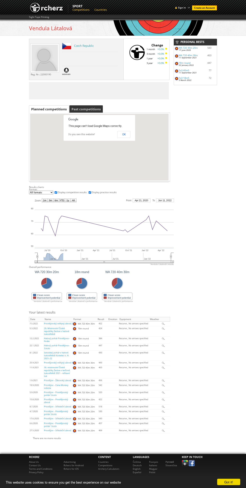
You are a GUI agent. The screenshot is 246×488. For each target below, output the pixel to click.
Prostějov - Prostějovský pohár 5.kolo (56, 394)
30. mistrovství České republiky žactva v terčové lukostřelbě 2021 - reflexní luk (57, 371)
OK (124, 134)
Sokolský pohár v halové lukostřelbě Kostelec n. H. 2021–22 (56, 355)
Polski (152, 472)
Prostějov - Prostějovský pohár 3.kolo (56, 413)
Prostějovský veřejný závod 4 (58, 362)
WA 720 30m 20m (188, 47)
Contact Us (35, 465)
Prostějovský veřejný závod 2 (58, 323)
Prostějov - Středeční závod (57, 406)
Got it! (228, 482)
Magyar (153, 468)
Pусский (169, 462)
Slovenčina (171, 465)
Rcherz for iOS (71, 468)
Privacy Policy (36, 472)
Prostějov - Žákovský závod (57, 380)
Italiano (153, 465)
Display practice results (104, 192)
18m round (184, 63)
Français (153, 462)
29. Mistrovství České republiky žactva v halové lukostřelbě (56, 331)
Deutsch (137, 465)
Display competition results (72, 192)
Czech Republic (84, 46)
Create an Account (204, 7)
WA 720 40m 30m (188, 55)
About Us (34, 462)
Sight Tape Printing (39, 17)
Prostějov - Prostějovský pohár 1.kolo (56, 425)
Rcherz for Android (74, 465)
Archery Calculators (108, 468)
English (136, 468)
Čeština (137, 462)
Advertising (70, 462)
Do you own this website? (81, 134)
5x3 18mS (184, 78)
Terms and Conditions (40, 468)
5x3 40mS (184, 70)
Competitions (81, 10)
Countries (100, 10)
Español (137, 472)
